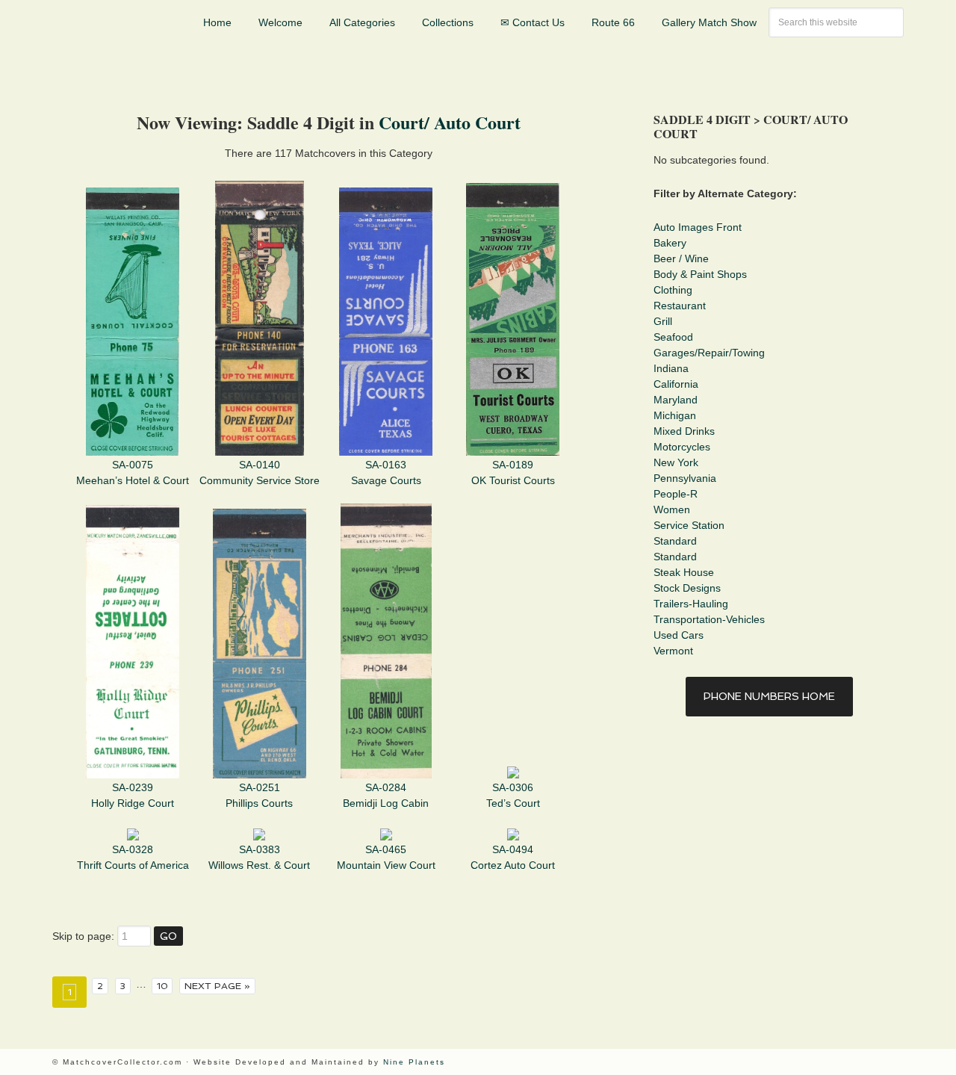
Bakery (670, 243)
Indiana (671, 368)
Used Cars (679, 635)
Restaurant (680, 306)
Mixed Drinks (684, 431)
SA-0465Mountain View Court (386, 857)
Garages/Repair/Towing (709, 353)
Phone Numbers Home (769, 696)
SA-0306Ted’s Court (513, 795)
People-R (676, 494)
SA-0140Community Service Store (259, 472)
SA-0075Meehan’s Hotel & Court (132, 472)
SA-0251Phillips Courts (259, 795)
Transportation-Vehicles (709, 619)
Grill (663, 321)
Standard (675, 541)
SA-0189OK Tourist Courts (513, 472)
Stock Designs (687, 588)
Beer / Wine (681, 258)
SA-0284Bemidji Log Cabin (386, 795)
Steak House (684, 572)
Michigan (675, 415)
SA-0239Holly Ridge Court (132, 795)
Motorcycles (682, 447)
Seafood (673, 337)
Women (672, 509)
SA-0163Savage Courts (386, 472)
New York (676, 462)
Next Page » (217, 985)
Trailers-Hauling (691, 604)
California (676, 384)
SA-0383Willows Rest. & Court (259, 857)
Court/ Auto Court (450, 122)
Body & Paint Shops (700, 274)
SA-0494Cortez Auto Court (513, 857)
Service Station (689, 525)
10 (162, 985)
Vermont (673, 651)
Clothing (673, 290)
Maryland (676, 400)
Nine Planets (414, 1062)
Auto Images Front (698, 227)
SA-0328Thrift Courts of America (133, 857)
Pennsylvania (685, 478)
